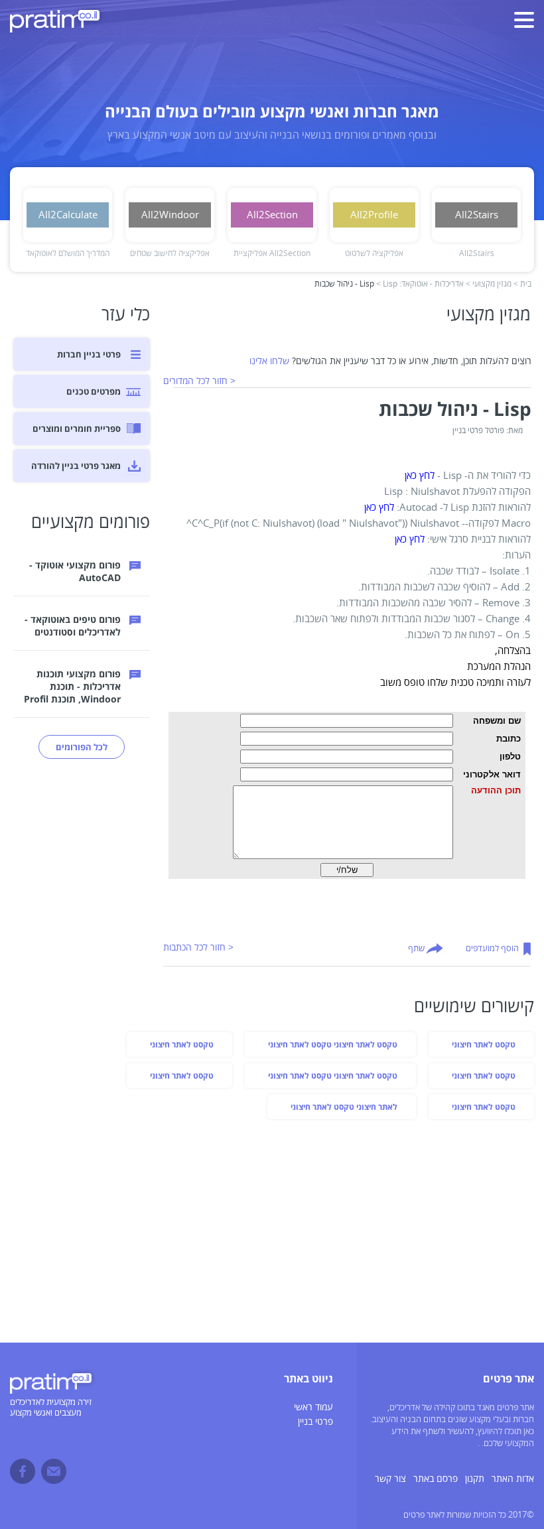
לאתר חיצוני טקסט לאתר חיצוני (344, 1106)
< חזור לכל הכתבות (198, 947)
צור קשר (390, 1479)
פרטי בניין (315, 1422)
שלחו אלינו (269, 361)
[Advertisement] (272, 1233)
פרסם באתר (435, 1479)
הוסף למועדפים (492, 948)
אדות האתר (513, 1479)
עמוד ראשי (313, 1407)
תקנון (474, 1479)
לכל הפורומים (81, 747)
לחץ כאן (420, 476)
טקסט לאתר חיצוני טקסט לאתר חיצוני (332, 1044)
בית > (522, 284)
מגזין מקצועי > (488, 284)
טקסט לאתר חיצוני (483, 1044)
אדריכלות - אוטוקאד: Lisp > (420, 284)
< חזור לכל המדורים (199, 381)
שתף (416, 948)
